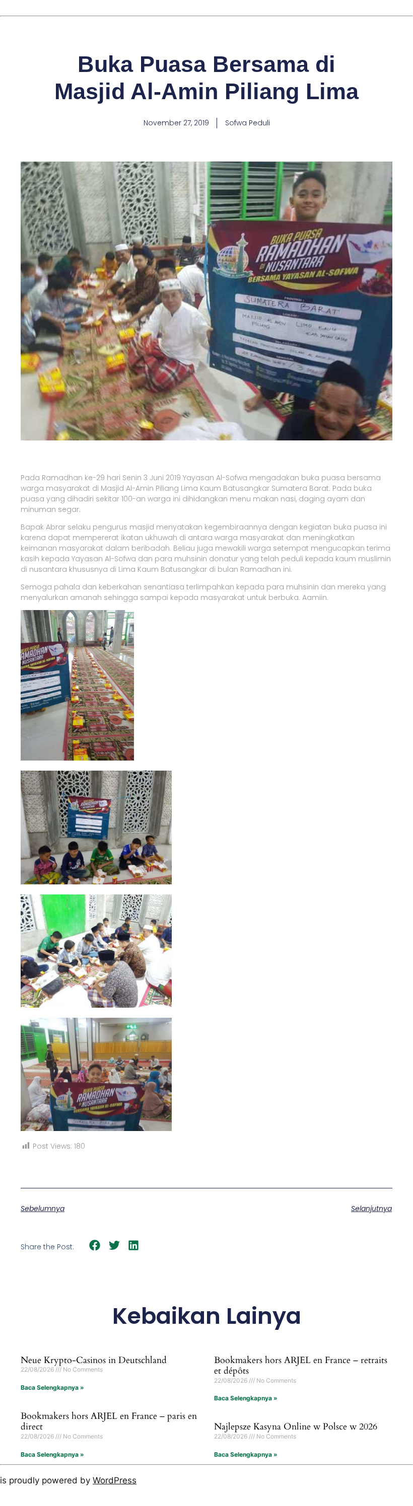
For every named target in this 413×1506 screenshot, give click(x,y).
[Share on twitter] (114, 1245)
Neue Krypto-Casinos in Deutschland (94, 1360)
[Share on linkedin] (134, 1245)
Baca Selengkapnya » (52, 1387)
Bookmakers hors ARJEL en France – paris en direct (109, 1422)
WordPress (114, 1480)
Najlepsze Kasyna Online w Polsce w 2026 (295, 1426)
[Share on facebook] (95, 1245)
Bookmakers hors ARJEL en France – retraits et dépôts (300, 1366)
